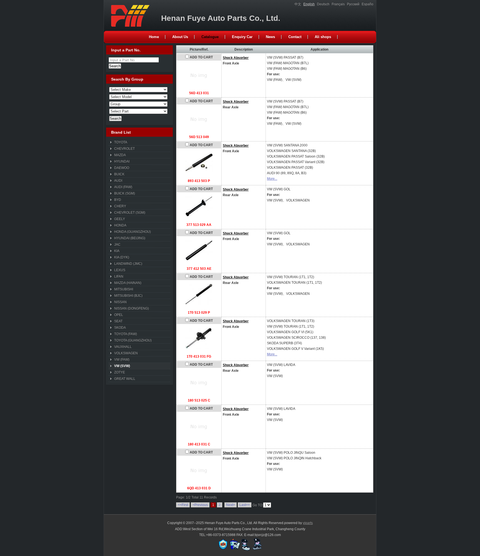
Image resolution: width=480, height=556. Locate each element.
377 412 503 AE (199, 269)
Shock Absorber (236, 58)
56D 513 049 (199, 137)
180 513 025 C (199, 400)
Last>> (244, 505)
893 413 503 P (199, 181)
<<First (183, 505)
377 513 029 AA (198, 225)
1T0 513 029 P (199, 313)
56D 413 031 (199, 93)
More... (272, 179)
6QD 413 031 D (199, 488)
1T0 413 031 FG (199, 356)
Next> (230, 505)
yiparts (308, 523)
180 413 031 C (199, 444)
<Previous (200, 505)
